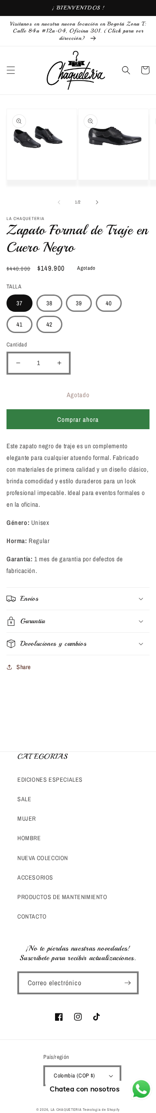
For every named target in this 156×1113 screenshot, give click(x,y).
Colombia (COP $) (74, 1075)
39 (79, 303)
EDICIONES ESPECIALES (50, 779)
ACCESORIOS (35, 877)
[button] (10, 70)
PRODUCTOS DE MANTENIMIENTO (62, 897)
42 (49, 324)
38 (49, 303)
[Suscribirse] (127, 982)
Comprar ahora (78, 419)
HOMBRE (29, 838)
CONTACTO (32, 916)
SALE (24, 799)
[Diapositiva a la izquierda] (58, 202)
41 (19, 324)
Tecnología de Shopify (101, 1109)
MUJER (26, 818)
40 (109, 303)
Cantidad (16, 344)
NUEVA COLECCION (42, 858)
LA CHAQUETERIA (66, 1109)
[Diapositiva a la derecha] (97, 202)
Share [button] (23, 667)
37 (19, 303)
